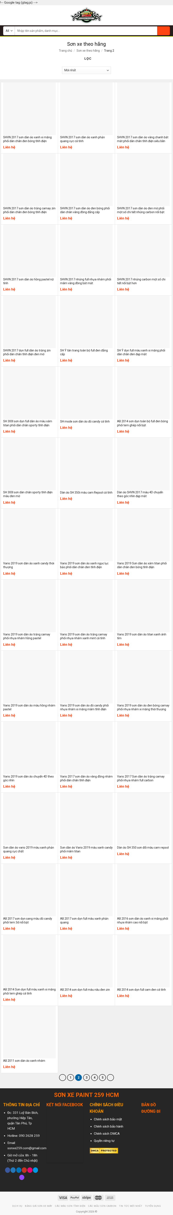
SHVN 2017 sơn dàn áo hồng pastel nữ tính (28, 281)
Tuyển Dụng (153, 1206)
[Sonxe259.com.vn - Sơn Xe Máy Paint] (87, 15)
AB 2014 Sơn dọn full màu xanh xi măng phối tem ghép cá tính (29, 991)
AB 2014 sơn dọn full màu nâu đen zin (85, 989)
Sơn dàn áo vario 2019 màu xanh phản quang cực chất (28, 849)
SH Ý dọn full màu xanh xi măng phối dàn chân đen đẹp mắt (141, 352)
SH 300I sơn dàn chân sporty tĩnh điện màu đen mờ (28, 494)
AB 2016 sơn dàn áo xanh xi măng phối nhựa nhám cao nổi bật (142, 920)
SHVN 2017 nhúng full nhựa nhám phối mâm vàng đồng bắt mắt (85, 281)
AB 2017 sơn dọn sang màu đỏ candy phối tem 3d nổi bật (27, 920)
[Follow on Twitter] (13, 1170)
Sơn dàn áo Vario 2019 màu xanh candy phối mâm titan (86, 849)
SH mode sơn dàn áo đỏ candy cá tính (85, 421)
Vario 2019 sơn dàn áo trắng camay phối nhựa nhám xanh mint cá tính (83, 636)
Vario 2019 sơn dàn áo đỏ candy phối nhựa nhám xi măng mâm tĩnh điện (84, 707)
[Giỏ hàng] (168, 15)
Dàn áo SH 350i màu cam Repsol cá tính (86, 492)
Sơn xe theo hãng (88, 50)
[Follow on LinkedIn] (18, 1170)
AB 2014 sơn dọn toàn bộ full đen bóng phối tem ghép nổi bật (142, 423)
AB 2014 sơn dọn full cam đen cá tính (141, 989)
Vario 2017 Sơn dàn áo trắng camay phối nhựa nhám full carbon (141, 778)
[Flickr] (29, 1170)
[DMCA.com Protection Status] (104, 1151)
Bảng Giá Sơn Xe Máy (38, 1206)
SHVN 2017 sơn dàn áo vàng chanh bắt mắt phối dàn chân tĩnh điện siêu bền (142, 139)
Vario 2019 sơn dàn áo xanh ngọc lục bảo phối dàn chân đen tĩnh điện (84, 565)
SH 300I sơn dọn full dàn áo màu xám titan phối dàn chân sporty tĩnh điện (27, 423)
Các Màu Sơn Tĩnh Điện (70, 1206)
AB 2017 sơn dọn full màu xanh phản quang (84, 920)
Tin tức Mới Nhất (130, 1206)
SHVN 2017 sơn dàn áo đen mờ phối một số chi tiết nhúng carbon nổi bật (140, 210)
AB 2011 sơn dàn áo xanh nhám (24, 1060)
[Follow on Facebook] (7, 1170)
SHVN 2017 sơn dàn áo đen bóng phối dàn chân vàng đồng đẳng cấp (85, 210)
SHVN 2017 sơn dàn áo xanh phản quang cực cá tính (82, 139)
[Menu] (5, 15)
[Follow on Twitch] (21, 1177)
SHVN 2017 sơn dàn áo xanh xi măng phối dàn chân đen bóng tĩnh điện (27, 139)
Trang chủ (65, 50)
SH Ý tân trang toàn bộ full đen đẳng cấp (84, 352)
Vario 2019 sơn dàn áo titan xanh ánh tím (141, 636)
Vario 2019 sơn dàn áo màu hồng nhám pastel (29, 707)
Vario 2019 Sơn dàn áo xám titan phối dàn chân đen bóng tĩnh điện (142, 565)
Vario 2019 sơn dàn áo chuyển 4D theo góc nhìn (28, 778)
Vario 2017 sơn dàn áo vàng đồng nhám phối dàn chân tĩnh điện (86, 778)
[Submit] (163, 30)
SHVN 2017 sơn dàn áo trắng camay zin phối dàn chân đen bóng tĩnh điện (29, 210)
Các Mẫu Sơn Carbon (102, 1206)
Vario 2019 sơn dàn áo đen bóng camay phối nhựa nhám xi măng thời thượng (143, 707)
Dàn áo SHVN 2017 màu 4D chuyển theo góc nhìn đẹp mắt (140, 494)
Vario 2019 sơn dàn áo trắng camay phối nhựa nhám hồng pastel (26, 636)
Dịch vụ (17, 1206)
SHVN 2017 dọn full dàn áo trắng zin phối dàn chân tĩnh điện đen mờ (27, 352)
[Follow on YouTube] (24, 1170)
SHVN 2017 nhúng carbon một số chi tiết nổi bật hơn (141, 281)
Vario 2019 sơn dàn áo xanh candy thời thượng (28, 565)
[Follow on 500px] (35, 1170)
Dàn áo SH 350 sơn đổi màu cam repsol (143, 847)
